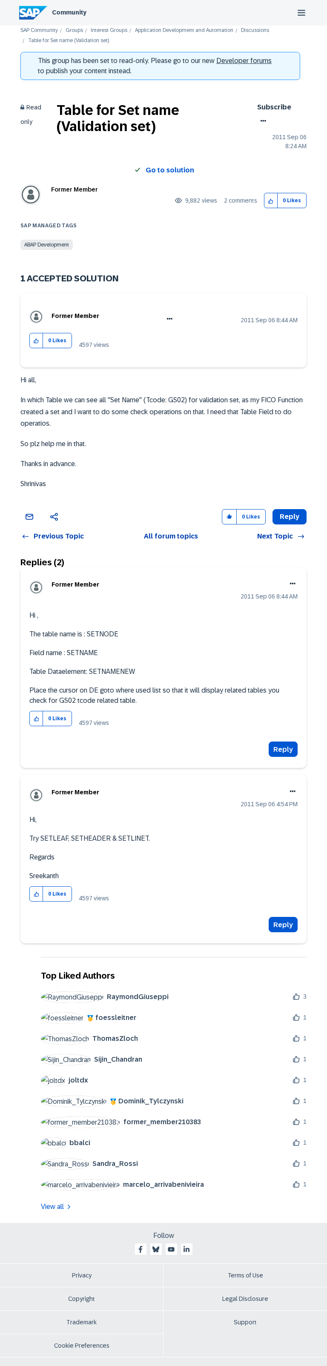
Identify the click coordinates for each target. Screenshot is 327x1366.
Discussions (255, 30)
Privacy (82, 1275)
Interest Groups (109, 30)
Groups (74, 30)
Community (69, 12)
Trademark (81, 1322)
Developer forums (244, 60)
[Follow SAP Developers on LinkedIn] (186, 1249)
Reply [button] (289, 516)
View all (52, 1206)
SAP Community (39, 30)
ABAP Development (46, 245)
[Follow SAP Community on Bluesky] (155, 1249)
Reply (283, 749)
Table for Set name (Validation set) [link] (68, 40)
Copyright (81, 1298)
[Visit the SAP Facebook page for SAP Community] (140, 1249)
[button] (271, 200)
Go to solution (170, 170)
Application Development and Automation (184, 30)
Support (245, 1322)
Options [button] (261, 121)
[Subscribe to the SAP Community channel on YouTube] (171, 1249)
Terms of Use (245, 1275)
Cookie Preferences (81, 1345)
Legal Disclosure (245, 1298)
